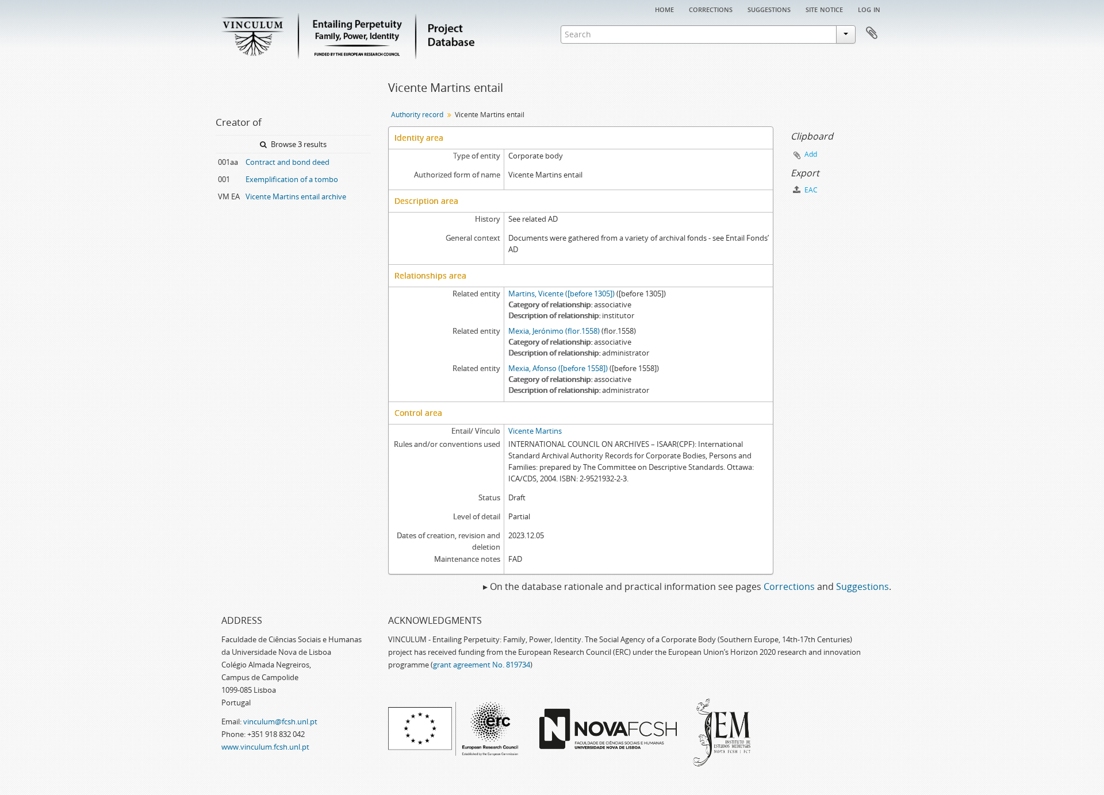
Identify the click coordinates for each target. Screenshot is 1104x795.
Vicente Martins (535, 431)
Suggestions (769, 8)
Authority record (417, 114)
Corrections (711, 8)
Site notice (824, 8)
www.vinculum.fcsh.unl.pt (265, 747)
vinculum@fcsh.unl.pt (280, 721)
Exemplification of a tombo (292, 179)
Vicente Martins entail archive (296, 196)
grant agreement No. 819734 (481, 664)
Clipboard (871, 33)
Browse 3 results (298, 144)
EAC (810, 190)
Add (810, 154)
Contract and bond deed (287, 162)
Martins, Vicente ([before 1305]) (561, 293)
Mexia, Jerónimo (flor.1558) (554, 331)
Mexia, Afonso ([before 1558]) (558, 368)
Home (664, 8)
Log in (869, 8)
